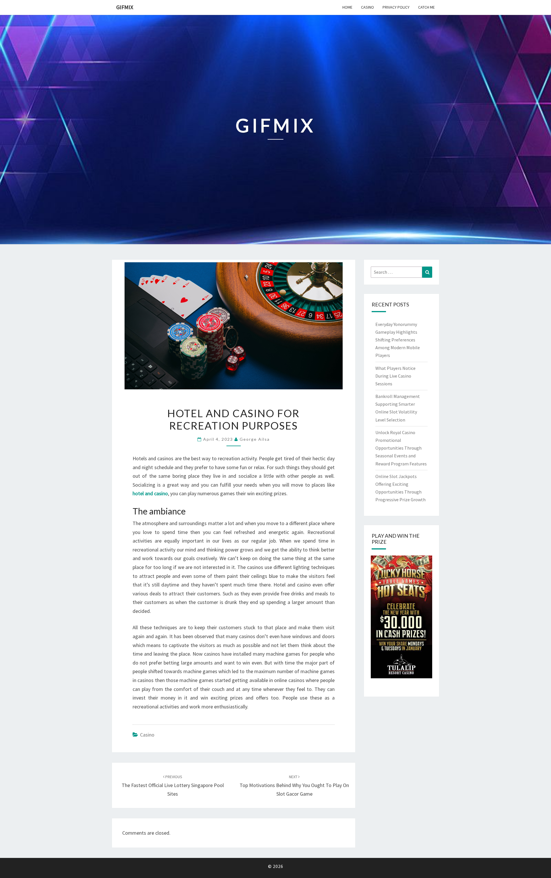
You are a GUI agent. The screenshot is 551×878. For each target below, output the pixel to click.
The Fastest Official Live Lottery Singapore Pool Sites (173, 785)
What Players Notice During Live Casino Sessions (395, 375)
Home (347, 7)
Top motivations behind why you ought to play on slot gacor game (294, 785)
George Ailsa (255, 439)
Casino (367, 7)
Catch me (426, 7)
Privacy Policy (396, 7)
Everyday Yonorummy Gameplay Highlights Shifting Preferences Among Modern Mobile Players (397, 339)
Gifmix (124, 7)
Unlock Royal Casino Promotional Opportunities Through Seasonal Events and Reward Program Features (401, 448)
